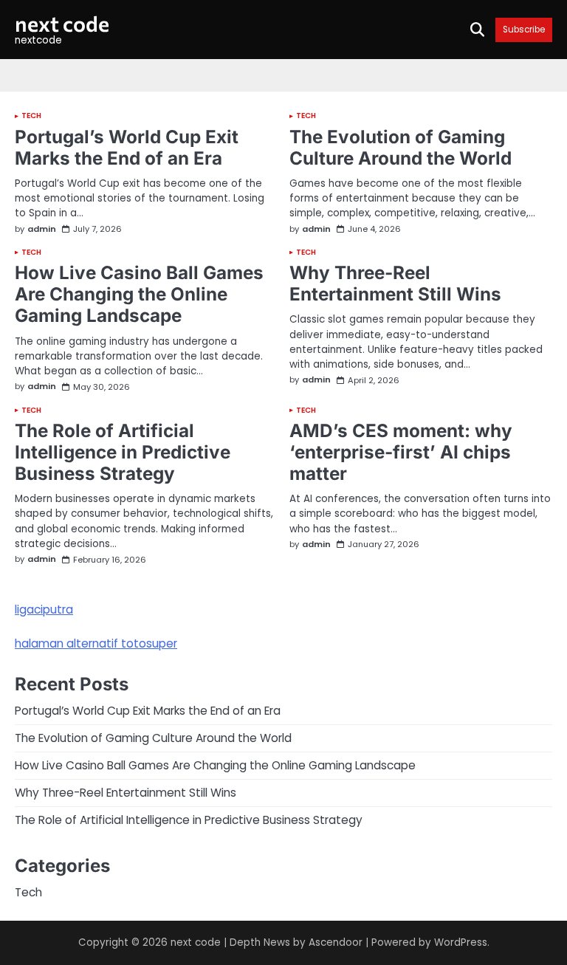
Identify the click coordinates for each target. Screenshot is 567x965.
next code (62, 23)
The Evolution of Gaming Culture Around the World (400, 147)
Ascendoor (335, 942)
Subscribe (524, 30)
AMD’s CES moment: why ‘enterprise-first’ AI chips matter (400, 451)
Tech (31, 116)
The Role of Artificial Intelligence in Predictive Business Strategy (122, 451)
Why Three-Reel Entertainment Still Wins (395, 283)
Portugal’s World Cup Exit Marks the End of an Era (126, 147)
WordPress (460, 942)
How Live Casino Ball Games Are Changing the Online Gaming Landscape (139, 293)
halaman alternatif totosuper (96, 643)
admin (41, 229)
